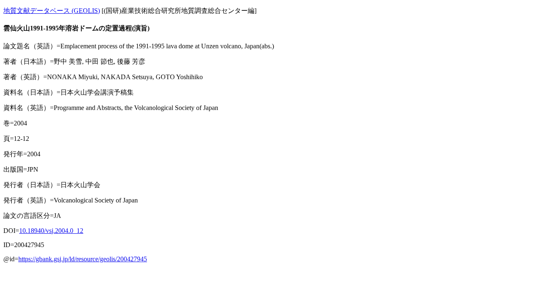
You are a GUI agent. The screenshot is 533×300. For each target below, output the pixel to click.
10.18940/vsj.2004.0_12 (51, 230)
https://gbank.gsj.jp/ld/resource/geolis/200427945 (82, 258)
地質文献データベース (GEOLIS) (51, 10)
